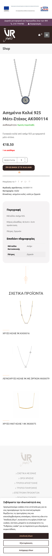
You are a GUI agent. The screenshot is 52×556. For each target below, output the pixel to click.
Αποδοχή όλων (26, 536)
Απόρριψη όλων (26, 550)
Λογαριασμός (35, 24)
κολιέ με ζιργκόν (33, 194)
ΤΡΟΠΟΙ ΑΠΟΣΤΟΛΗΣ (26, 483)
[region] (26, 527)
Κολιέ (16, 191)
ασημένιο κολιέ (18, 194)
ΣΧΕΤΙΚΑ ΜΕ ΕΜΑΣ (26, 473)
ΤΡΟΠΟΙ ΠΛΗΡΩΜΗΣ (27, 488)
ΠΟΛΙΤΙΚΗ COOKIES (26, 497)
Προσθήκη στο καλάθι (19, 167)
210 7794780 (18, 24)
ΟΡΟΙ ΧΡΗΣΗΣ (27, 478)
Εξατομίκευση (26, 543)
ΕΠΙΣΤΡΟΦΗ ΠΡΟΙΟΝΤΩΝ (26, 493)
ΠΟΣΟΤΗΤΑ (9, 160)
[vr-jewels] (9, 34)
